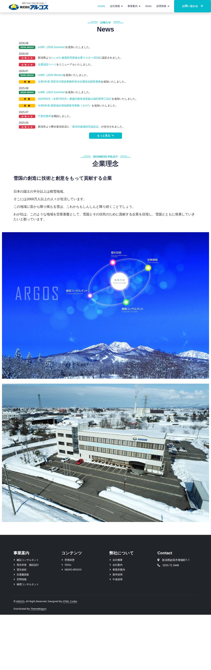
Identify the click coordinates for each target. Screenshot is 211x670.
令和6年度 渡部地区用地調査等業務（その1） (65, 105)
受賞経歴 (70, 559)
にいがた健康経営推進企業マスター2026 (75, 57)
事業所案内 (119, 569)
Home (101, 6)
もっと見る (103, 135)
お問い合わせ (190, 6)
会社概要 (117, 559)
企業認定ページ (47, 64)
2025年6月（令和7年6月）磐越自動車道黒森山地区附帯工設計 (75, 98)
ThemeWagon (38, 608)
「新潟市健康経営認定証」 (85, 126)
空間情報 (22, 579)
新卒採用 (117, 574)
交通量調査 (23, 574)
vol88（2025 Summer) (51, 92)
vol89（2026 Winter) (50, 75)
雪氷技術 (22, 569)
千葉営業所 (44, 116)
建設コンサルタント (28, 559)
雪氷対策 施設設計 (28, 564)
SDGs (148, 6)
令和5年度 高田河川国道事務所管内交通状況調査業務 (69, 81)
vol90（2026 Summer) (51, 47)
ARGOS (20, 601)
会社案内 (117, 564)
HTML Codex (70, 601)
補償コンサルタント (28, 584)
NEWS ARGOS (73, 569)
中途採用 (117, 579)
